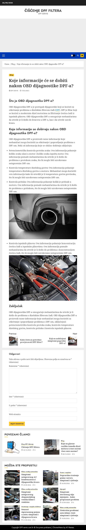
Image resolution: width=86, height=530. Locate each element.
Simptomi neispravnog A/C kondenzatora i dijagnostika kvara (30, 478)
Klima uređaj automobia (29, 472)
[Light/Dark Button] (73, 55)
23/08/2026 (66, 503)
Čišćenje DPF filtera (43, 10)
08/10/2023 (67, 454)
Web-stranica (14, 414)
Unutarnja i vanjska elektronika (32, 507)
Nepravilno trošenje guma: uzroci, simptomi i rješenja (69, 478)
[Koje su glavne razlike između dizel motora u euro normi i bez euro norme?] (51, 447)
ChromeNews (58, 527)
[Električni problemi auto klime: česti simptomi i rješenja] (50, 512)
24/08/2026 (66, 483)
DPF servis (14, 91)
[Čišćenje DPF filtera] (12, 447)
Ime (16, 396)
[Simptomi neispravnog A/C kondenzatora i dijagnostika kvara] (12, 477)
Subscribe (82, 55)
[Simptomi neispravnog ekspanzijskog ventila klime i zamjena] (12, 495)
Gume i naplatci (65, 473)
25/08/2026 (27, 485)
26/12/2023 (27, 450)
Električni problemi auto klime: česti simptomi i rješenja (69, 513)
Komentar (19, 366)
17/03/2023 (25, 91)
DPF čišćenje (29, 444)
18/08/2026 (66, 518)
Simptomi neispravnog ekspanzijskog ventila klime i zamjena (28, 497)
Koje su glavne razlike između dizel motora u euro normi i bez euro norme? (71, 447)
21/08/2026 (27, 520)
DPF (57, 110)
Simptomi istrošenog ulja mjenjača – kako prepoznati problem (69, 496)
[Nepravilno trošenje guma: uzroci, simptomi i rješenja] (50, 477)
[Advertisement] (43, 35)
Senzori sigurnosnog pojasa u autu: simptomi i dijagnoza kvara (30, 513)
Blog (11, 75)
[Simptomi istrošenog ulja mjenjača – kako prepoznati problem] (50, 495)
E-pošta (18, 405)
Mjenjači (63, 489)
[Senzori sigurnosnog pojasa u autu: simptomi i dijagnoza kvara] (12, 512)
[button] (3, 56)
